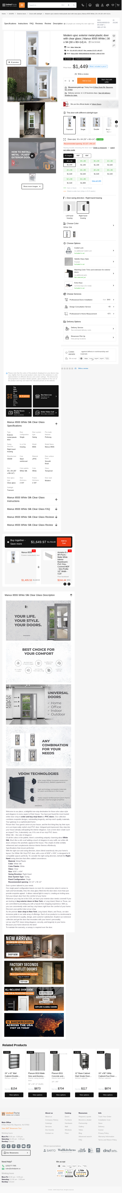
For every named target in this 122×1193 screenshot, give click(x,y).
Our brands (49, 1130)
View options (14, 1095)
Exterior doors (21, 14)
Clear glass (11, 483)
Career (101, 1130)
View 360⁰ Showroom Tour (12, 1128)
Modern (48, 480)
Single (22, 437)
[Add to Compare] (114, 41)
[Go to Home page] (9, 5)
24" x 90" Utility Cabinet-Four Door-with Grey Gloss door (107, 1074)
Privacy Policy (103, 1133)
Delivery (101, 1126)
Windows (68, 1130)
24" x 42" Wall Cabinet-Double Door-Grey (11, 1074)
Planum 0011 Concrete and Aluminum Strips (59, 1074)
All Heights (68, 155)
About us (48, 1117)
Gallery (81, 1126)
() (76, 74)
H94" (87, 155)
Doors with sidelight (35, 14)
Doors (67, 1117)
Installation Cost (104, 1120)
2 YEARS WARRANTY (72, 353)
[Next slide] (116, 121)
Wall (66, 1126)
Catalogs (48, 1123)
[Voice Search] (69, 5)
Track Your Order (104, 1117)
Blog (80, 1133)
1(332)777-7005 (10, 1166)
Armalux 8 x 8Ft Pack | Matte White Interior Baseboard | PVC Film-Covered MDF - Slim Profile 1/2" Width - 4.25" (63, 563)
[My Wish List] (112, 5)
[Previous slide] (116, 126)
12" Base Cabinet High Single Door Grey (82, 1074)
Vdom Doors (96, 104)
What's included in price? (98, 66)
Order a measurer (100, 148)
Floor (67, 1133)
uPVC (34, 459)
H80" (78, 155)
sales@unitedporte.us (12, 1168)
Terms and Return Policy (107, 1140)
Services (48, 1126)
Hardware (68, 1123)
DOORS (11, 14)
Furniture (68, 1120)
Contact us (49, 1133)
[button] (19, 396)
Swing (34, 437)
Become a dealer (85, 1120)
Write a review (83, 74)
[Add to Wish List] (114, 36)
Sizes (100, 1123)
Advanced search (85, 1136)
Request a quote (85, 1117)
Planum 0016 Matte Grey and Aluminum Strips (36, 1074)
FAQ (80, 1140)
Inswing (22, 447)
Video (81, 1130)
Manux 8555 (26, 552)
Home (4, 14)
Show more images (30, 186)
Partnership (83, 1123)
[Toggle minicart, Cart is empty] (118, 5)
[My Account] (102, 5)
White (34, 471)
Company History (51, 1120)
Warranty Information (106, 1136)
